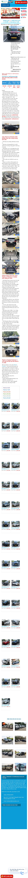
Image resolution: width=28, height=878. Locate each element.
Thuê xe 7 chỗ (6, 389)
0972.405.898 (7, 876)
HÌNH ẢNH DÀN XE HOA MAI (14, 719)
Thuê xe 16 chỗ (6, 391)
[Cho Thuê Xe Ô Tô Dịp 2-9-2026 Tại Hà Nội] (10, 13)
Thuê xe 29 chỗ (6, 393)
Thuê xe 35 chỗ (6, 395)
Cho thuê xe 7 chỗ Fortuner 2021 (9, 76)
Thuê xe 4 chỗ (6, 387)
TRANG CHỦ (5, 5)
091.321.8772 (14, 27)
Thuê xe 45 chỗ (6, 397)
